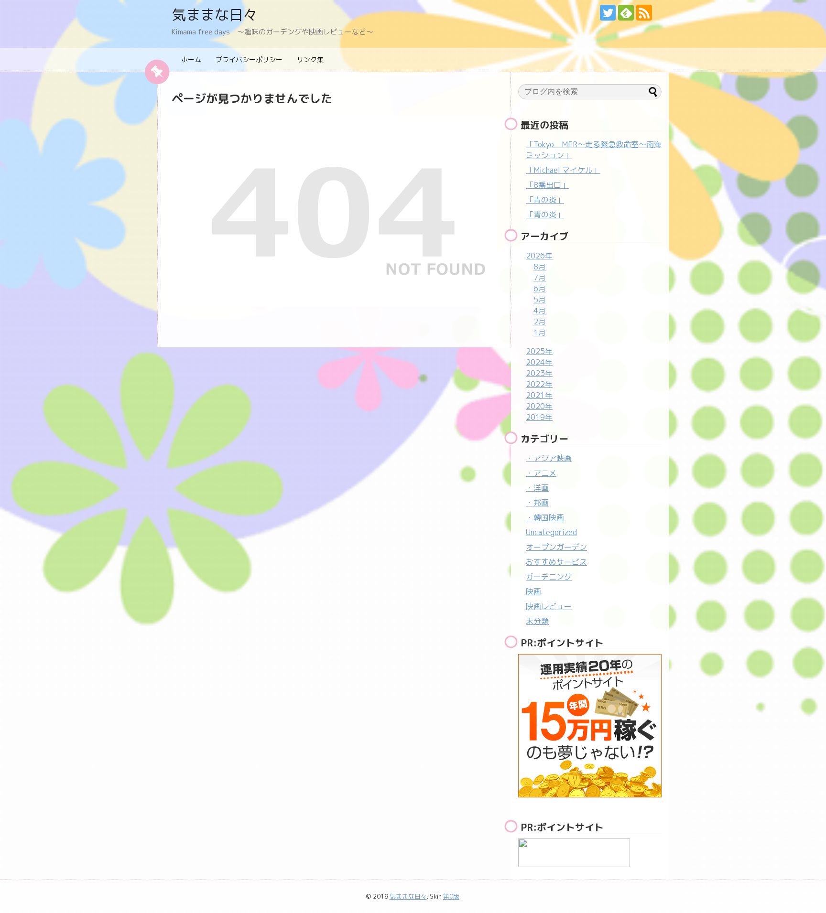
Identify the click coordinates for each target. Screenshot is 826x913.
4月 (539, 310)
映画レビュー (549, 606)
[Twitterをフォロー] (608, 13)
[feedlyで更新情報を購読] (626, 13)
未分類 (537, 621)
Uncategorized (551, 532)
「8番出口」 (547, 185)
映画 (533, 591)
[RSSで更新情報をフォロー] (644, 13)
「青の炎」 (545, 199)
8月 (539, 266)
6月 (539, 288)
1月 (539, 332)
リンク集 (310, 59)
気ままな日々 (215, 15)
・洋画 (537, 488)
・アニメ (541, 473)
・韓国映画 (545, 517)
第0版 (451, 896)
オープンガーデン (556, 547)
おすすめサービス (556, 562)
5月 (539, 299)
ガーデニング (549, 576)
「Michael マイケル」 (563, 170)
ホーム (191, 59)
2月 (539, 321)
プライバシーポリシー (249, 59)
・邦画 (537, 502)
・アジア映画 (549, 458)
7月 (539, 277)
